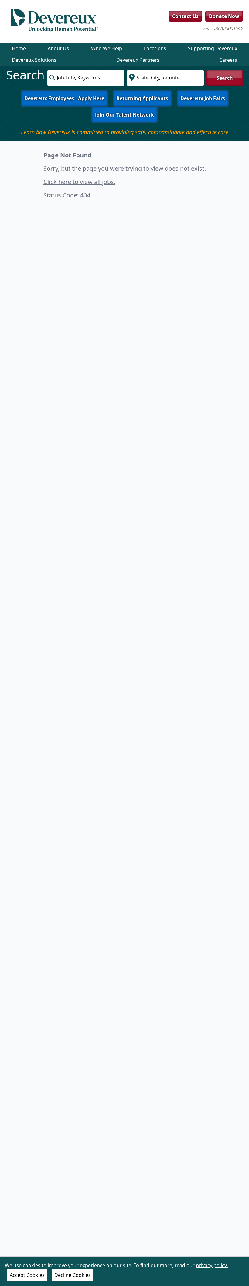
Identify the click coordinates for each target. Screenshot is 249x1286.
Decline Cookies (72, 1275)
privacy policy (212, 1265)
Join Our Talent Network (124, 114)
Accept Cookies (27, 1275)
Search (225, 78)
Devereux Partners (137, 60)
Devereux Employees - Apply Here (64, 98)
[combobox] (85, 78)
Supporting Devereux (212, 48)
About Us (58, 48)
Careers (228, 60)
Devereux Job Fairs (202, 98)
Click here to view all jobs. (79, 182)
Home (19, 48)
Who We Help (106, 48)
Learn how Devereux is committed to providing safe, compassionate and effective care (124, 132)
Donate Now (224, 16)
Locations (155, 48)
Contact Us (185, 16)
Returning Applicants (142, 98)
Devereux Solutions (34, 60)
